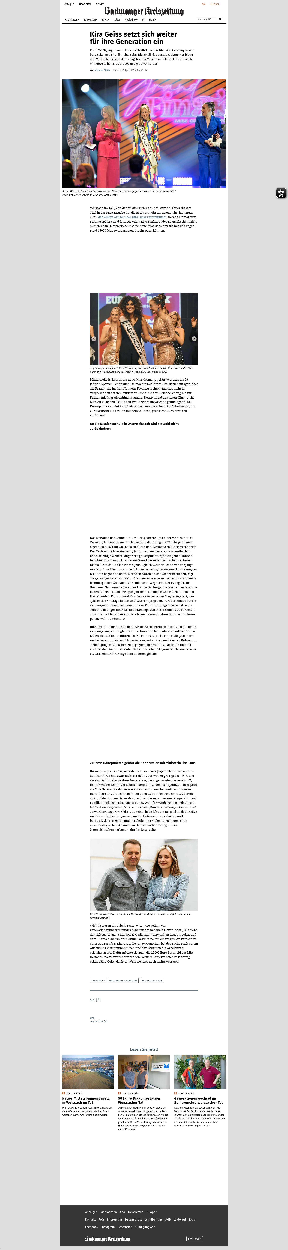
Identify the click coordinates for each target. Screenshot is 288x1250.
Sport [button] (105, 19)
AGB (168, 1219)
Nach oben (194, 1238)
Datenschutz (133, 1219)
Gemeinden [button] (90, 19)
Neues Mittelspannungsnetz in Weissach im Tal (86, 1100)
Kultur (117, 19)
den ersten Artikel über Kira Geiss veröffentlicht (132, 217)
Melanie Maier (102, 70)
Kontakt (90, 1219)
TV (143, 19)
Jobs (192, 1219)
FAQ (101, 1219)
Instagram (108, 1227)
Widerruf (180, 1219)
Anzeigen (69, 4)
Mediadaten (108, 1212)
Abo (204, 4)
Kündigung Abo (145, 1227)
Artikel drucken (152, 980)
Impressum (114, 1219)
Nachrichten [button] (71, 19)
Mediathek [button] (130, 19)
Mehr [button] (152, 19)
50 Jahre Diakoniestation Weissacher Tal (139, 1100)
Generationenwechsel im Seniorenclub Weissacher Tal (198, 1100)
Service (100, 4)
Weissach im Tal (98, 1021)
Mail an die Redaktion (123, 980)
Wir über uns (153, 1219)
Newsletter (85, 4)
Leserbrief (98, 980)
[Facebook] (98, 1000)
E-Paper (215, 4)
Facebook (91, 1227)
